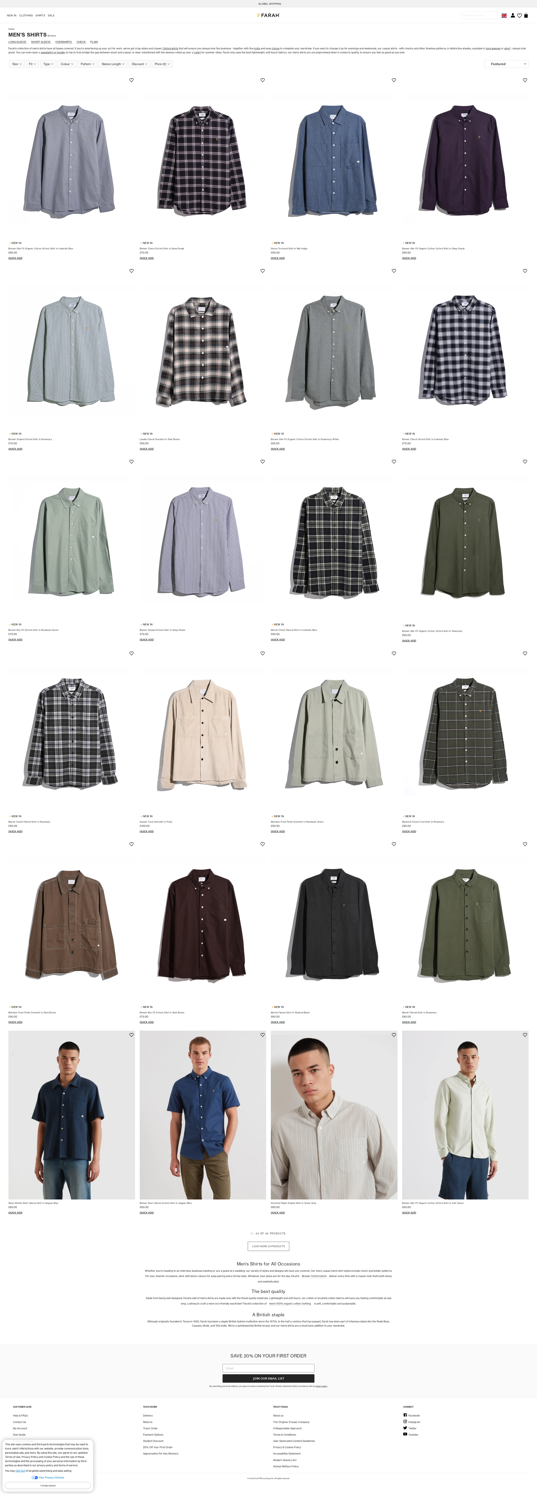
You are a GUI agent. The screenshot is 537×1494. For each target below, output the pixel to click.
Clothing (26, 15)
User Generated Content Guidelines (294, 1441)
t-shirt (197, 52)
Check (81, 41)
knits (257, 48)
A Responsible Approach (287, 1428)
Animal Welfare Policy (286, 1466)
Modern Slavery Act (284, 1460)
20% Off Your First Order (158, 1447)
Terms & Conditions (284, 1434)
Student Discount (153, 1441)
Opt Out (20, 1470)
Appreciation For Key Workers (160, 1453)
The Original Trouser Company (291, 1422)
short (507, 48)
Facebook (414, 1415)
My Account (20, 1428)
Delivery (148, 1415)
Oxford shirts (170, 48)
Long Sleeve (17, 41)
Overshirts (63, 41)
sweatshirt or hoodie (53, 52)
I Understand (47, 1485)
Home (11, 29)
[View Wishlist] (519, 14)
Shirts (40, 15)
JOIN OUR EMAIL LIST (268, 1378)
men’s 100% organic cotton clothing (290, 1303)
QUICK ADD (15, 258)
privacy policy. (321, 1386)
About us (278, 1415)
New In (11, 15)
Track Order (150, 1428)
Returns (147, 1422)
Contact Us (19, 1422)
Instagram (414, 1422)
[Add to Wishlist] (130, 80)
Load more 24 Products (268, 1246)
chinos (275, 48)
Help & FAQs (20, 1415)
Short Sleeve (41, 41)
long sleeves (493, 48)
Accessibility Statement (287, 1453)
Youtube (413, 1434)
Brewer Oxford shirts (314, 1276)
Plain (94, 41)
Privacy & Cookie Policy (287, 1447)
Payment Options (153, 1434)
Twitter (412, 1428)
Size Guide (19, 1434)
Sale (51, 15)
